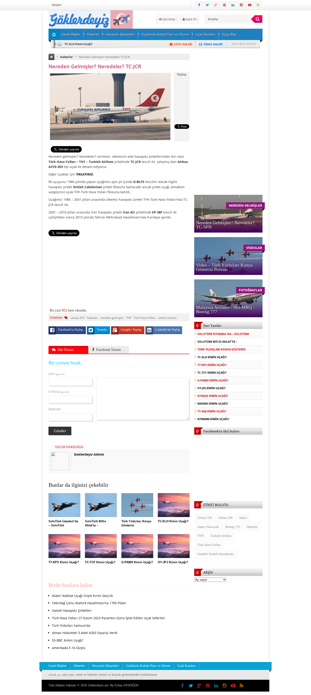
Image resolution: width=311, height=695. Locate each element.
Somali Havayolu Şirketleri (72, 610)
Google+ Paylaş (131, 329)
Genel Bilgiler (71, 34)
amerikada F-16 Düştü (68, 648)
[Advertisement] (24, 78)
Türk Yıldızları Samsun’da (71, 625)
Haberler (93, 34)
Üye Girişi (168, 19)
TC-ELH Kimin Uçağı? (212, 357)
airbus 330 (225, 518)
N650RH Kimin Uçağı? (212, 404)
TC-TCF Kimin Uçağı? (212, 373)
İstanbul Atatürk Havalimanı (215, 554)
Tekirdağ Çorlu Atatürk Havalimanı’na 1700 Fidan (89, 603)
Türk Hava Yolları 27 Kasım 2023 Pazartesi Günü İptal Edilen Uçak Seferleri (108, 618)
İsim (56, 374)
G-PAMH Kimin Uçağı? (212, 380)
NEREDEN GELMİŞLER (245, 205)
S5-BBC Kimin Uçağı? (67, 640)
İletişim (56, 5)
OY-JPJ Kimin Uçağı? (211, 388)
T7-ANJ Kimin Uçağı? (211, 411)
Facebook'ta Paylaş (71, 329)
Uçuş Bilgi (229, 34)
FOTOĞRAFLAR (250, 290)
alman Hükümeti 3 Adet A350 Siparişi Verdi (84, 633)
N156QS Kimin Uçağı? (212, 396)
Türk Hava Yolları (145, 318)
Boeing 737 (232, 527)
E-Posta (58, 391)
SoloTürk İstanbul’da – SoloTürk (223, 334)
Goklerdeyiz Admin (89, 454)
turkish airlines (167, 318)
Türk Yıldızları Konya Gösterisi (221, 349)
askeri (243, 518)
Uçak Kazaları (206, 34)
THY (128, 318)
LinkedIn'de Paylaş (167, 329)
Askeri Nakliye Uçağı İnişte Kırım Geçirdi (82, 596)
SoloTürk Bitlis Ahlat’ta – (217, 342)
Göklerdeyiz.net (98, 685)
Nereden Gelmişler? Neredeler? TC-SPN (225, 224)
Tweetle (102, 329)
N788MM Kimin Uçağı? (213, 419)
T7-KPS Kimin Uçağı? (78, 44)
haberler (92, 318)
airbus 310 (77, 318)
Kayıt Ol (190, 19)
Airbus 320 (204, 518)
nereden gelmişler (112, 318)
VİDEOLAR (254, 248)
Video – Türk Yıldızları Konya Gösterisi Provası (224, 267)
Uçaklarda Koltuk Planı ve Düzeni (165, 34)
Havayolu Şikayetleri (120, 34)
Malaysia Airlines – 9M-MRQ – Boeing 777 (225, 309)
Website (54, 409)
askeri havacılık (208, 527)
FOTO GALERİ (183, 44)
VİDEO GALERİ (213, 44)
